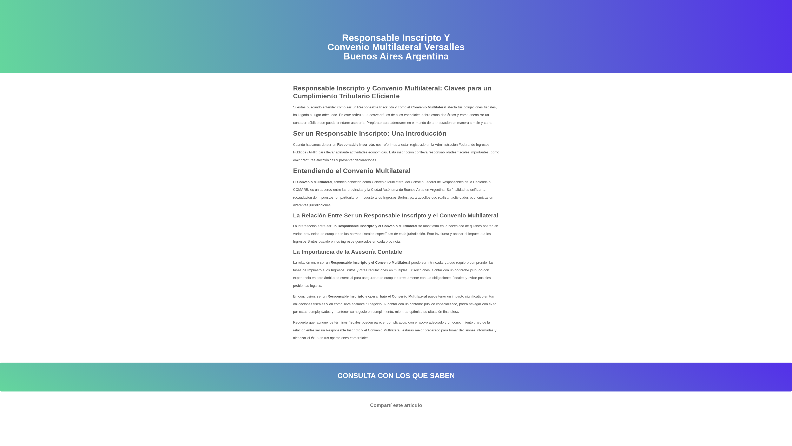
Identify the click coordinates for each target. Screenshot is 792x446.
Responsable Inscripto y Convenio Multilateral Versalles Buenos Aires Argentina (352, 351)
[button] (383, 417)
